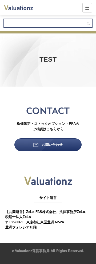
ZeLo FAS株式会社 (41, 212)
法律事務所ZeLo (72, 212)
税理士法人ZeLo (18, 217)
